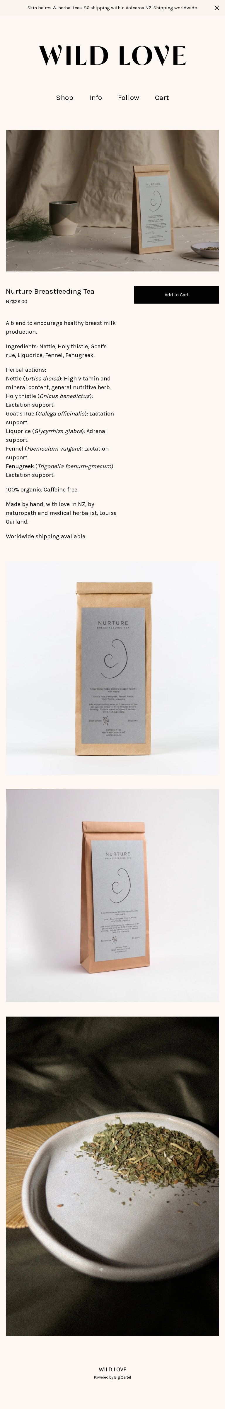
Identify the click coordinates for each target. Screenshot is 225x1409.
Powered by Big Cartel (112, 1377)
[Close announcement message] (216, 7)
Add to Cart (177, 294)
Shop (64, 97)
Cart (164, 97)
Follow (128, 97)
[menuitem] (65, 97)
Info (95, 97)
